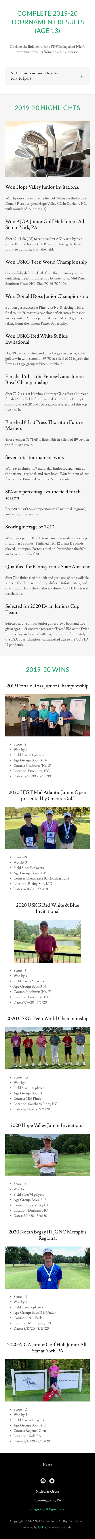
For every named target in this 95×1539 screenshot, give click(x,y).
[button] (82, 75)
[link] (47, 76)
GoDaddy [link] (44, 1527)
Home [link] (47, 1465)
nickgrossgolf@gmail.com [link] (47, 1509)
